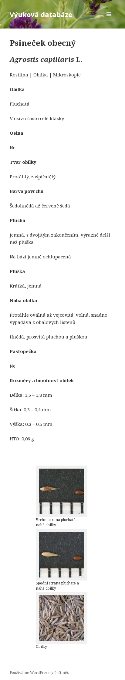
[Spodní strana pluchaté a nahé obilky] (61, 555)
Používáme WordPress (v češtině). (39, 672)
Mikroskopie (67, 75)
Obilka (40, 75)
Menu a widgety (109, 20)
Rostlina (19, 75)
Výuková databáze (41, 14)
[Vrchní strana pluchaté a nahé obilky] (61, 491)
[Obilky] (61, 618)
